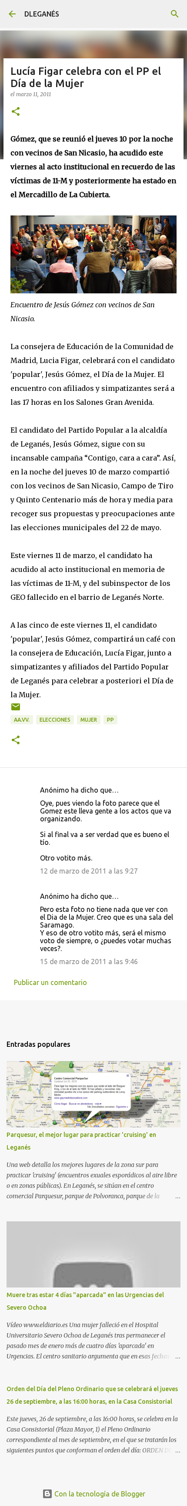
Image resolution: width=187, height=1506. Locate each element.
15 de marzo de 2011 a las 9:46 (89, 961)
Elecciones (55, 720)
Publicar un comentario (50, 982)
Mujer (88, 720)
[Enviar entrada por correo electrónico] (15, 710)
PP (110, 720)
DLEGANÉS (41, 14)
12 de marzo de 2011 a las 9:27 (89, 871)
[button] (15, 112)
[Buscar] (175, 13)
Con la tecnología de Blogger (99, 1494)
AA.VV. (22, 720)
